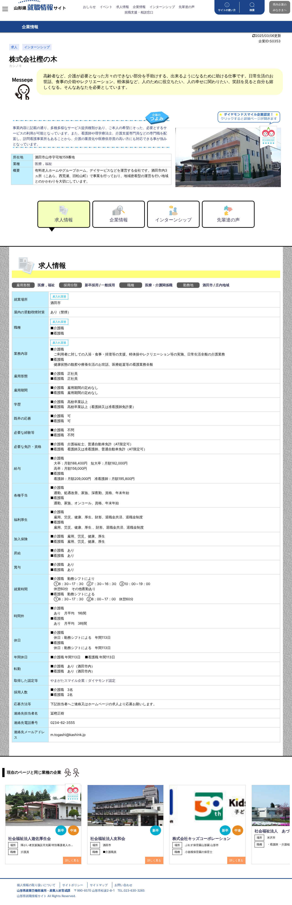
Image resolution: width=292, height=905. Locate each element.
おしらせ (89, 7)
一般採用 (108, 285)
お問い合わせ (123, 885)
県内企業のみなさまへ (280, 7)
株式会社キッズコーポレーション (201, 838)
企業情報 (139, 7)
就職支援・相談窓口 (139, 12)
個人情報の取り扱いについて (36, 885)
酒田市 (208, 285)
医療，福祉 (43, 164)
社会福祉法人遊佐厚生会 (29, 838)
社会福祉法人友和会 (107, 838)
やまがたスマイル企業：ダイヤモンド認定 (82, 680)
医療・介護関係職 (158, 285)
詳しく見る (72, 860)
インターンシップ (162, 7)
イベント (106, 7)
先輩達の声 (187, 7)
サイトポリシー (72, 885)
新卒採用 (92, 285)
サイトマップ (99, 885)
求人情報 (122, 7)
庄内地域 (222, 285)
